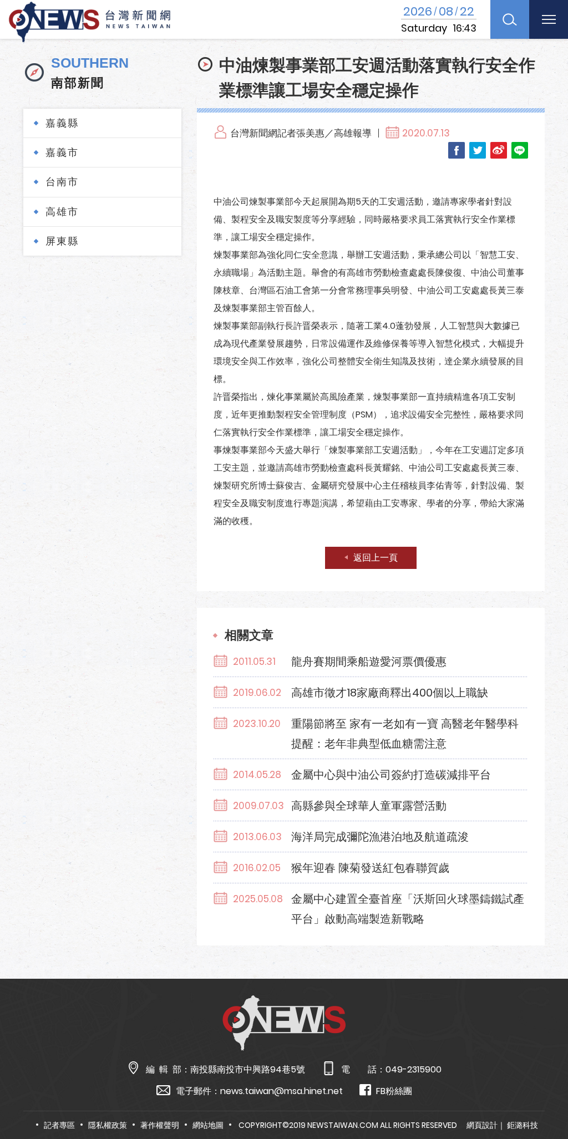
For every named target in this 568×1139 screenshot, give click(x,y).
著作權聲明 (159, 1125)
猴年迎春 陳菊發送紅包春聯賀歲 (370, 868)
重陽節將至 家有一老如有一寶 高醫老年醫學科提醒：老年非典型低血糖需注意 (405, 733)
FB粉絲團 (394, 1091)
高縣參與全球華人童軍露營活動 (369, 805)
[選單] (548, 19)
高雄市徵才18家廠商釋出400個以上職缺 (389, 692)
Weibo (498, 150)
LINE (519, 150)
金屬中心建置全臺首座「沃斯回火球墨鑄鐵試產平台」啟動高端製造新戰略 (407, 909)
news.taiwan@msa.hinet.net (281, 1091)
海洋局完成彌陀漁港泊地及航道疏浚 (380, 837)
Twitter (477, 150)
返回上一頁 (375, 557)
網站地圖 (208, 1125)
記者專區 (59, 1125)
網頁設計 (482, 1125)
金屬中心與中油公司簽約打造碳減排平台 (391, 774)
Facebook (456, 150)
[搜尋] (509, 19)
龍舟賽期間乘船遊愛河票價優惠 (369, 661)
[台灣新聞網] (89, 20)
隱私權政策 (107, 1125)
